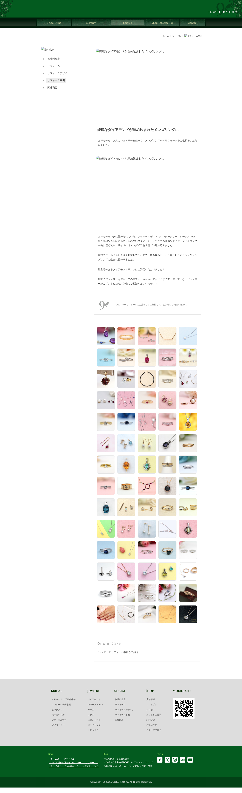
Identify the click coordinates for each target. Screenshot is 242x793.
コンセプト (151, 704)
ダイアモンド (94, 699)
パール (91, 710)
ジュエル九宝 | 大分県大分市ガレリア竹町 (224, 9)
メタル (91, 715)
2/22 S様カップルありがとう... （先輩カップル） (74, 766)
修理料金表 (53, 58)
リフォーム (53, 66)
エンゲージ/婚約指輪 (61, 704)
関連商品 (52, 87)
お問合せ (192, 22)
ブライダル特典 (59, 720)
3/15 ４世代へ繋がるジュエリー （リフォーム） (73, 763)
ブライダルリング (54, 22)
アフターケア (58, 725)
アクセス (150, 710)
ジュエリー (91, 22)
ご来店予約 (151, 725)
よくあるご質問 (153, 715)
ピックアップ (58, 710)
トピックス (93, 730)
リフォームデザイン (58, 73)
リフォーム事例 (56, 80)
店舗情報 (162, 22)
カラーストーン (95, 704)
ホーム (166, 36)
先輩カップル (58, 715)
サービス (127, 22)
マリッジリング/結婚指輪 (64, 699)
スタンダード (94, 720)
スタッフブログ (153, 730)
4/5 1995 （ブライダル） (63, 759)
